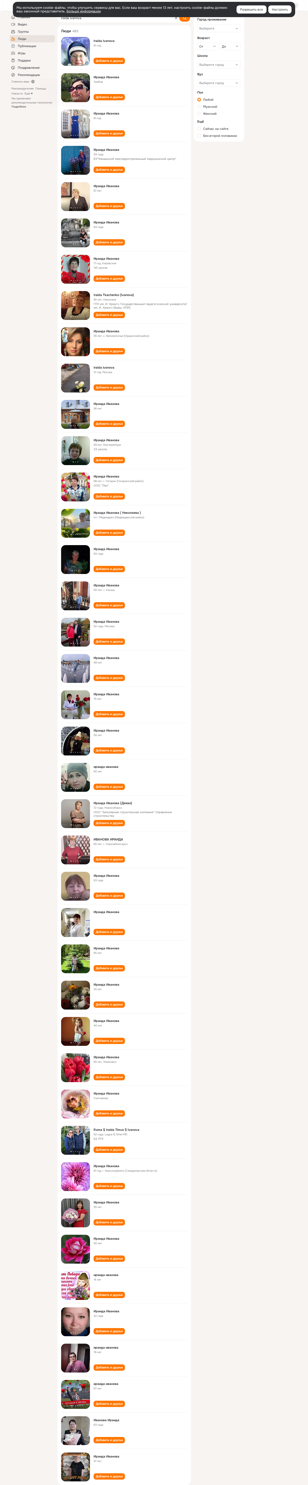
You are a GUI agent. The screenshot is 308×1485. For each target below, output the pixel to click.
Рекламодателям (22, 88)
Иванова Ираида (106, 1420)
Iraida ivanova (104, 367)
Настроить (280, 9)
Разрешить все (251, 9)
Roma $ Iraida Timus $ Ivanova (116, 1130)
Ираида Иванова (106, 77)
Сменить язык (20, 81)
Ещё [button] (27, 93)
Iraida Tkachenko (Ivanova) (114, 295)
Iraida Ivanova (104, 41)
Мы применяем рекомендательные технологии (31, 102)
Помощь (40, 88)
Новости (17, 93)
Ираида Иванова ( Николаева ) (117, 513)
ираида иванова (106, 767)
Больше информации (84, 11)
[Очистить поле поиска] (176, 18)
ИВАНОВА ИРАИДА (108, 839)
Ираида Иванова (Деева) (113, 803)
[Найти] (184, 18)
